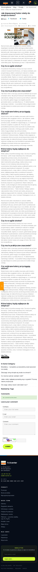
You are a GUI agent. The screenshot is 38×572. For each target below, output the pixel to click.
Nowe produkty (5, 493)
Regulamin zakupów (7, 506)
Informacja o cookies (7, 509)
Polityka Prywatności (7, 511)
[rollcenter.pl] (5, 3)
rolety (11, 191)
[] (29, 3)
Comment (5, 421)
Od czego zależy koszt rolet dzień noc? (14, 385)
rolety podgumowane (29, 104)
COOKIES (25, 568)
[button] (2, 286)
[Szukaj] (18, 2)
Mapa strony (4, 524)
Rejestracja (4, 537)
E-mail (4, 414)
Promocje (4, 490)
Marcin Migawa (13, 23)
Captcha (5, 438)
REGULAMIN (18, 568)
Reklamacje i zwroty (7, 514)
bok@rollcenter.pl (6, 475)
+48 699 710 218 (35, 3)
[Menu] (12, 3)
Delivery (3, 503)
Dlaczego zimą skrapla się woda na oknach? (16, 372)
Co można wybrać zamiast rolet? (12, 376)
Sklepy (3, 527)
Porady (24, 23)
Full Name (5, 406)
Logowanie (4, 535)
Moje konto (4, 540)
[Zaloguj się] (23, 2)
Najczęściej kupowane (7, 495)
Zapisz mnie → (9, 559)
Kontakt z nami (5, 521)
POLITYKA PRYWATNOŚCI (7, 568)
